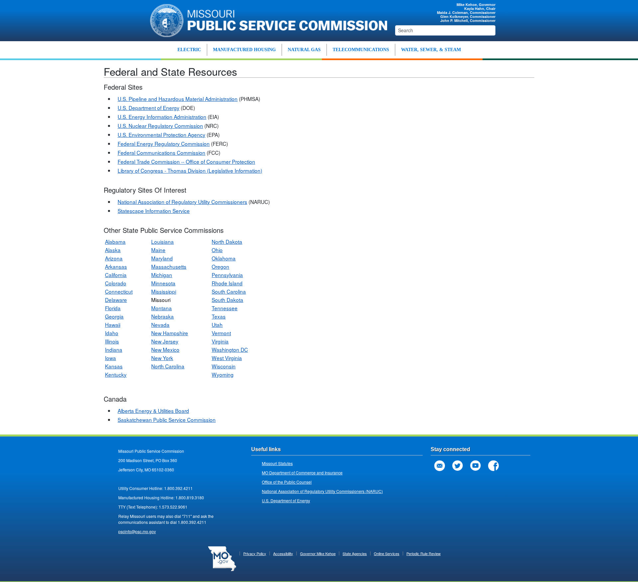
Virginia (220, 341)
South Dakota (227, 299)
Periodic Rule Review (423, 553)
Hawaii (112, 324)
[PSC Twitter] (457, 465)
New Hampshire (169, 333)
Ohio (217, 249)
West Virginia (227, 357)
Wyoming (223, 374)
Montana (161, 308)
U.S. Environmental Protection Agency (161, 134)
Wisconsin (224, 366)
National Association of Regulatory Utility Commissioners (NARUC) (322, 491)
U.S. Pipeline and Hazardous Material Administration (178, 98)
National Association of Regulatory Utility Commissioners (182, 201)
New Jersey (164, 341)
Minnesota (163, 283)
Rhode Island (227, 283)
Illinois (112, 341)
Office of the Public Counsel (287, 482)
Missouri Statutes (277, 463)
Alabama (115, 241)
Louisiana (162, 241)
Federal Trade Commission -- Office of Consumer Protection (186, 161)
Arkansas (116, 266)
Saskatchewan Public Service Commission (167, 419)
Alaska (113, 249)
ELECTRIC (189, 49)
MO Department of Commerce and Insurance (302, 472)
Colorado (115, 283)
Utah (217, 324)
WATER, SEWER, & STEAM (431, 49)
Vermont (221, 333)
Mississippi (163, 291)
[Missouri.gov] (222, 557)
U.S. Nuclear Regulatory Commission (160, 125)
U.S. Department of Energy (148, 107)
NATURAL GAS (304, 49)
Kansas (114, 366)
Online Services (386, 553)
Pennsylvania (227, 274)
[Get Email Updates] (439, 465)
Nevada (160, 324)
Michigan (161, 274)
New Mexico (165, 349)
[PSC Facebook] (493, 465)
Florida (113, 308)
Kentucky (116, 374)
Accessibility (283, 553)
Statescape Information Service (154, 210)
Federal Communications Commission (161, 152)
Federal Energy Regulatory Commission (164, 143)
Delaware (116, 299)
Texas (219, 316)
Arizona (114, 258)
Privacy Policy (254, 553)
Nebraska (162, 316)
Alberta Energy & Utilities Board (153, 410)
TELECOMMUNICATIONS (361, 49)
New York (162, 357)
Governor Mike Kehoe (318, 553)
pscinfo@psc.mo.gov (137, 531)
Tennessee (225, 308)
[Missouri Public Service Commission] (265, 19)
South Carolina (229, 291)
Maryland (162, 258)
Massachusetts (168, 266)
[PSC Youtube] (475, 465)
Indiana (113, 349)
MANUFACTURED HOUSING (244, 49)
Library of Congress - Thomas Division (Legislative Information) (190, 170)
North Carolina (167, 366)
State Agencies (355, 553)
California (116, 274)
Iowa (110, 357)
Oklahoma (224, 258)
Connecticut (119, 291)
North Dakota (227, 241)
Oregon (220, 266)
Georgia (114, 316)
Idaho (111, 333)
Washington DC (230, 349)
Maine (158, 249)
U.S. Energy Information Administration (162, 116)
